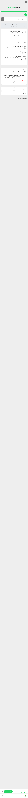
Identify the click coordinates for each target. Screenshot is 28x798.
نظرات (23, 93)
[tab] (20, 89)
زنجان (16, 37)
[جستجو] (2, 19)
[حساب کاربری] (3, 796)
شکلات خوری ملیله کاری (9, 24)
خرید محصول (8, 791)
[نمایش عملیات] (2, 791)
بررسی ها (22, 88)
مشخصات (9, 88)
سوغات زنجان (24, 4)
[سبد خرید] (8, 796)
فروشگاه (17, 24)
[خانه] (25, 796)
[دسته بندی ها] (14, 796)
